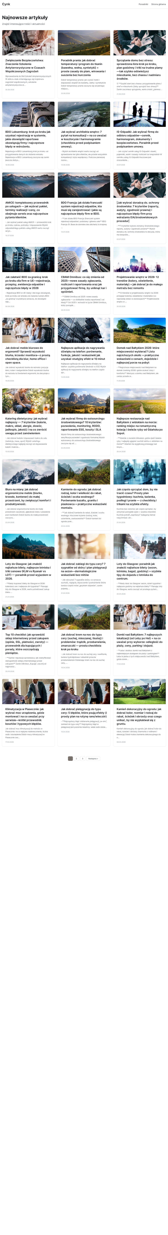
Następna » (93, 759)
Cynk (6, 4)
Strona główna (158, 4)
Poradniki (143, 4)
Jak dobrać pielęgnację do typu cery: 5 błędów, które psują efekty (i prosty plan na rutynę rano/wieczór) (84, 713)
